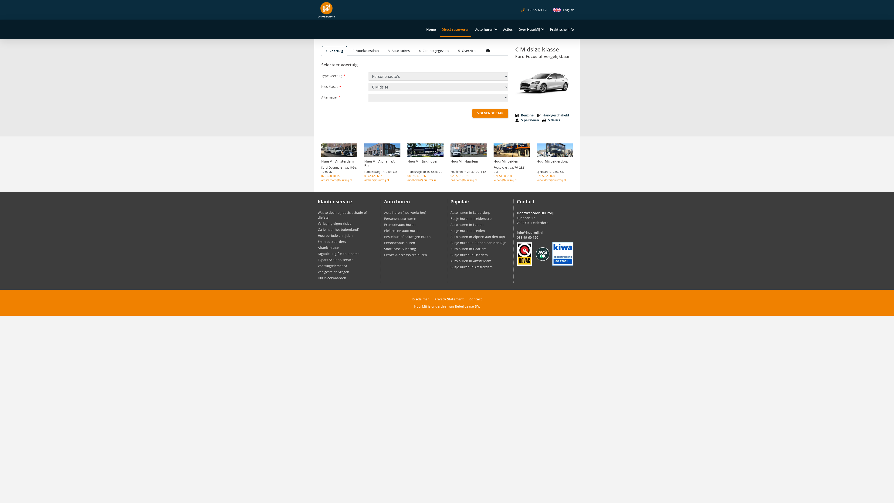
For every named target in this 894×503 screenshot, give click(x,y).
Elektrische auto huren (402, 230)
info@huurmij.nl (530, 232)
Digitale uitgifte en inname (338, 254)
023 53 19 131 (459, 176)
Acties (508, 29)
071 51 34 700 (503, 176)
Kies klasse (331, 86)
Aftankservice (328, 247)
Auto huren (484, 29)
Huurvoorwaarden (332, 278)
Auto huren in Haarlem (468, 249)
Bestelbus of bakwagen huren (407, 237)
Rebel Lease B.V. (467, 306)
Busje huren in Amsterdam (471, 267)
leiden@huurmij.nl (505, 180)
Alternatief (331, 97)
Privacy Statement (449, 299)
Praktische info (562, 29)
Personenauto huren (400, 218)
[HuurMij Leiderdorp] (555, 150)
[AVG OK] (542, 253)
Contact (475, 299)
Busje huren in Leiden (467, 230)
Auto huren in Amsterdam (470, 261)
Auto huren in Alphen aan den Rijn (477, 237)
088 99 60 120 (527, 237)
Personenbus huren (399, 243)
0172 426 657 (373, 176)
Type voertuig (333, 76)
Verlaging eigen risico (334, 223)
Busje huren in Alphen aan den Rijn (478, 243)
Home (431, 29)
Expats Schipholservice (335, 260)
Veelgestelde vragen (333, 272)
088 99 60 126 (416, 176)
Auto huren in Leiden (467, 224)
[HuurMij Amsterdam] (339, 150)
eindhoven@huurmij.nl (422, 180)
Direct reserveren (455, 29)
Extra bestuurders (332, 241)
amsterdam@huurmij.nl (336, 180)
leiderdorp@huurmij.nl (551, 180)
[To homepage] (326, 9)
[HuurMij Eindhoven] (425, 150)
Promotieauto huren (400, 224)
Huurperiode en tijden (335, 235)
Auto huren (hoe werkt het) (405, 212)
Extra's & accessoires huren (405, 255)
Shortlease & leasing (400, 249)
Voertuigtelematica (332, 266)
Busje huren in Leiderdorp (471, 218)
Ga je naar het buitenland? (338, 229)
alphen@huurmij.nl (376, 180)
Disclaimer (420, 299)
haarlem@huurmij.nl (463, 180)
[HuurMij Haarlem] (468, 150)
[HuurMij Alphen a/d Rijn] (382, 150)
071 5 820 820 (546, 176)
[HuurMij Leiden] (512, 150)
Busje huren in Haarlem (469, 255)
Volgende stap (490, 113)
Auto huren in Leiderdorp (470, 212)
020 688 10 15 (330, 176)
